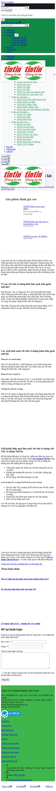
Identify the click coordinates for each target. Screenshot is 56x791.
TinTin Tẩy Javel (24, 84)
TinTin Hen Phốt (23, 117)
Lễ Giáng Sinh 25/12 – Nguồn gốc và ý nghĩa (20, 623)
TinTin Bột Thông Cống (27, 104)
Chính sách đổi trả (8, 757)
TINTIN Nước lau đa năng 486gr (34, 207)
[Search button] (27, 7)
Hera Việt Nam (7, 730)
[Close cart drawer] (10, 10)
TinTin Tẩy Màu (23, 87)
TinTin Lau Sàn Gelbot (26, 129)
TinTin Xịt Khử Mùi (25, 137)
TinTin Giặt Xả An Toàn (27, 82)
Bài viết (9, 47)
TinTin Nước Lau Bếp (26, 102)
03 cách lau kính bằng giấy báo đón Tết (18, 589)
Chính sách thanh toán (10, 748)
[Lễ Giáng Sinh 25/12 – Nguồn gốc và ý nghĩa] (20, 618)
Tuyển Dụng (6, 726)
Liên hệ (9, 52)
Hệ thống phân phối (9, 734)
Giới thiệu (10, 32)
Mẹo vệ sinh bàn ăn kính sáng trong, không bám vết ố (24, 579)
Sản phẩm (10, 35)
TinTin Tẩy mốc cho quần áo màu (31, 92)
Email (4, 646)
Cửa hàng (10, 56)
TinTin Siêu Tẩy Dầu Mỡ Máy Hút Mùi (33, 109)
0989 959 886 (19, 775)
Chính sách (10, 49)
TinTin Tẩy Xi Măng (25, 144)
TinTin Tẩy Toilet (24, 114)
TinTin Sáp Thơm (24, 139)
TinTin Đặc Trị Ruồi (25, 132)
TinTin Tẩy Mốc (23, 89)
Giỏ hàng (10, 58)
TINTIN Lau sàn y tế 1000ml (35, 236)
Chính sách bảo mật (9, 761)
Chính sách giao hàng (10, 752)
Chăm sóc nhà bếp (19, 40)
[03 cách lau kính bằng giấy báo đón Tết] (11, 584)
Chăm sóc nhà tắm (19, 45)
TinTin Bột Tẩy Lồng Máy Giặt (30, 94)
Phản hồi (5, 680)
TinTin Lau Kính (24, 124)
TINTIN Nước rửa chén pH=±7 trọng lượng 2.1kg (35, 223)
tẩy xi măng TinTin (41, 459)
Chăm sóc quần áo (19, 42)
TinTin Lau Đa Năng (25, 127)
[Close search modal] (3, 4)
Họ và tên (6, 642)
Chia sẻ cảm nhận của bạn (12, 651)
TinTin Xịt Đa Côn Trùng (27, 134)
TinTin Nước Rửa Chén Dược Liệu (31, 99)
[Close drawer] (3, 19)
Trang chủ (10, 30)
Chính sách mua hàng (10, 743)
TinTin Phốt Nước (24, 119)
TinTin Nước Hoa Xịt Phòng (28, 142)
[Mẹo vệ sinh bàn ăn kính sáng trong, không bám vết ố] (8, 574)
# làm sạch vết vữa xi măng (12, 564)
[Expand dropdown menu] (16, 35)
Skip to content (7, 2)
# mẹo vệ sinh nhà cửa (33, 564)
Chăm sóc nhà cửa (19, 38)
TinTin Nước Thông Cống (27, 107)
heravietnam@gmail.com (22, 780)
